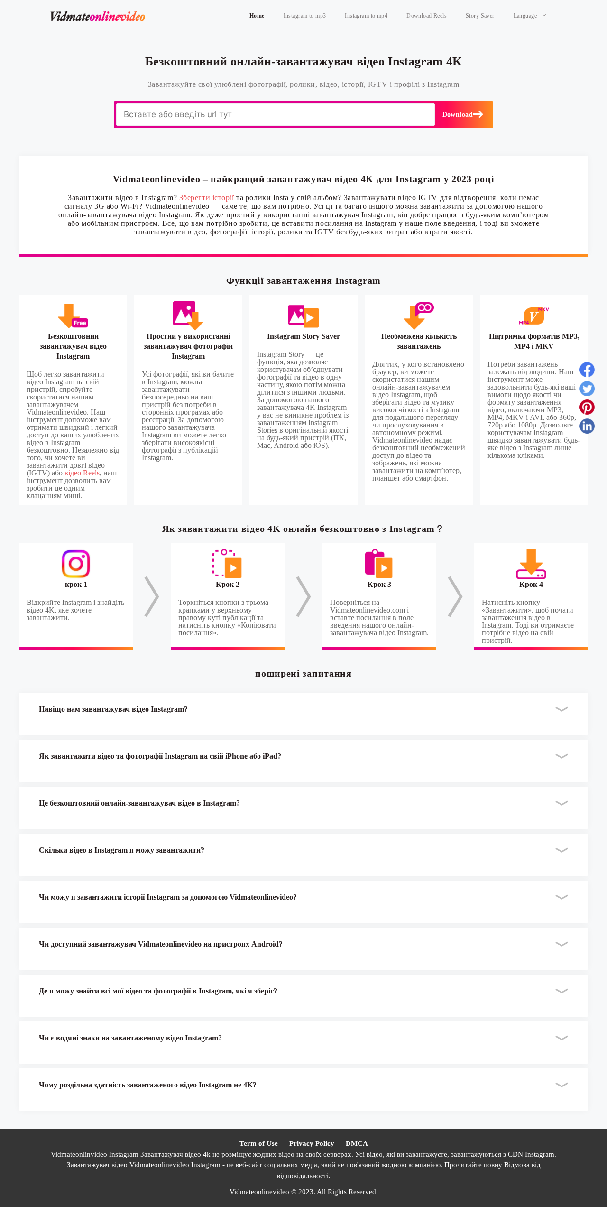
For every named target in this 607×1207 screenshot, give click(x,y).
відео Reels (82, 473)
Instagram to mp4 (366, 15)
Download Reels (426, 15)
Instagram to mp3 (305, 15)
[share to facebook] (587, 371)
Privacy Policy (311, 1143)
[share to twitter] (587, 390)
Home (257, 15)
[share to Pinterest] (587, 408)
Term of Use (258, 1143)
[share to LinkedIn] (587, 427)
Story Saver (480, 15)
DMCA (357, 1143)
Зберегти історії (206, 198)
